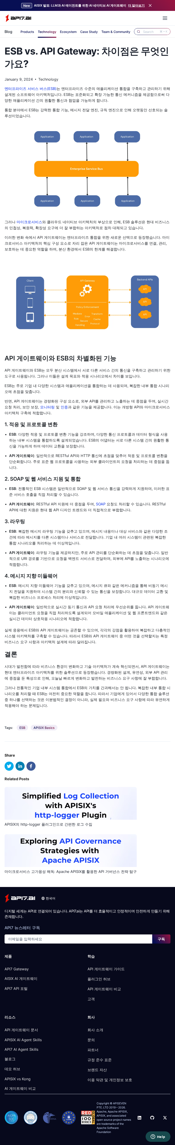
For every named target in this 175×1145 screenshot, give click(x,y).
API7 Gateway (17, 969)
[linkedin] (20, 766)
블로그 (10, 1059)
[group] (22, 727)
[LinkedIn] (139, 1117)
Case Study (89, 32)
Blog (8, 31)
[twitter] (9, 766)
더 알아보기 (136, 5)
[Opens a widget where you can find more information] (157, 1137)
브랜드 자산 (97, 1070)
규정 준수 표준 (100, 1060)
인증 (64, 407)
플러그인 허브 (99, 979)
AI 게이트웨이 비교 (20, 1088)
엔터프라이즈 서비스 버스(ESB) (31, 88)
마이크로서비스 (29, 222)
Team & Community (115, 32)
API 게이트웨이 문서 (21, 1030)
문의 (91, 1040)
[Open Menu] (165, 18)
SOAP (101, 504)
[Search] (138, 31)
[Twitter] (165, 1117)
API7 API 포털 (16, 988)
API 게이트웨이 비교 (104, 989)
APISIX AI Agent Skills (23, 1040)
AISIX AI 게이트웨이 (21, 978)
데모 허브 (12, 1069)
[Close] (150, 5)
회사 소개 (95, 1030)
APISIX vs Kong (18, 1079)
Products (27, 32)
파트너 (93, 1050)
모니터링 (47, 407)
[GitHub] (152, 1117)
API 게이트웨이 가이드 (106, 969)
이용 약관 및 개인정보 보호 (110, 1080)
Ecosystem (68, 32)
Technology (47, 32)
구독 (161, 939)
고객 (91, 999)
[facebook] (31, 766)
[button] (48, 898)
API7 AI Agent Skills (21, 1049)
